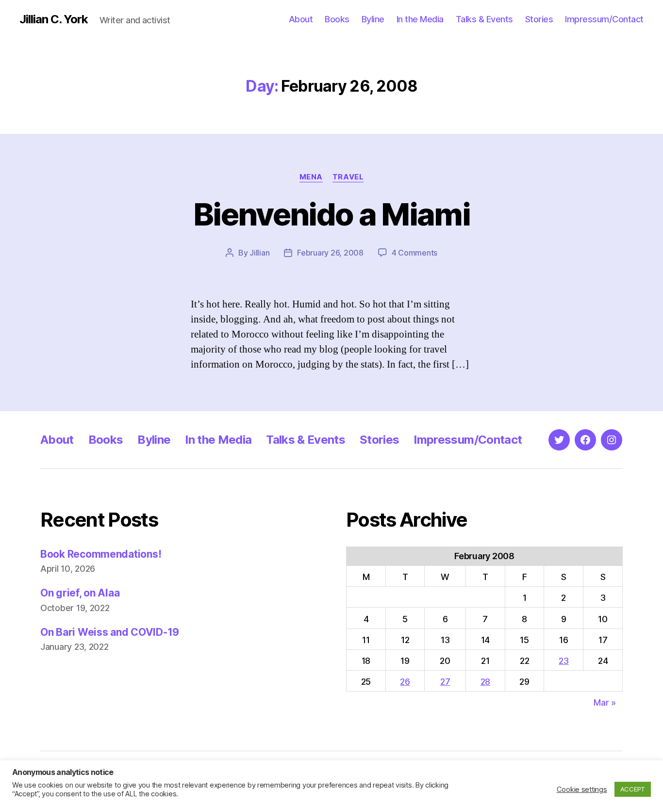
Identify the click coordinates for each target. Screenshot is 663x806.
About (301, 19)
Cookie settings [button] (582, 789)
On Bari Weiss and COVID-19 (109, 632)
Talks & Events (484, 19)
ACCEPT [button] (632, 789)
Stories (539, 19)
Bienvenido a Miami (331, 214)
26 (405, 682)
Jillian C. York (53, 19)
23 (563, 661)
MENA (311, 177)
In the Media (420, 19)
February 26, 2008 (330, 253)
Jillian (259, 253)
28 (485, 682)
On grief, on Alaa (79, 593)
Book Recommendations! (100, 554)
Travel (348, 177)
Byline (373, 19)
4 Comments (414, 253)
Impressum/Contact (604, 19)
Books (337, 19)
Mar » (605, 702)
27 (445, 682)
